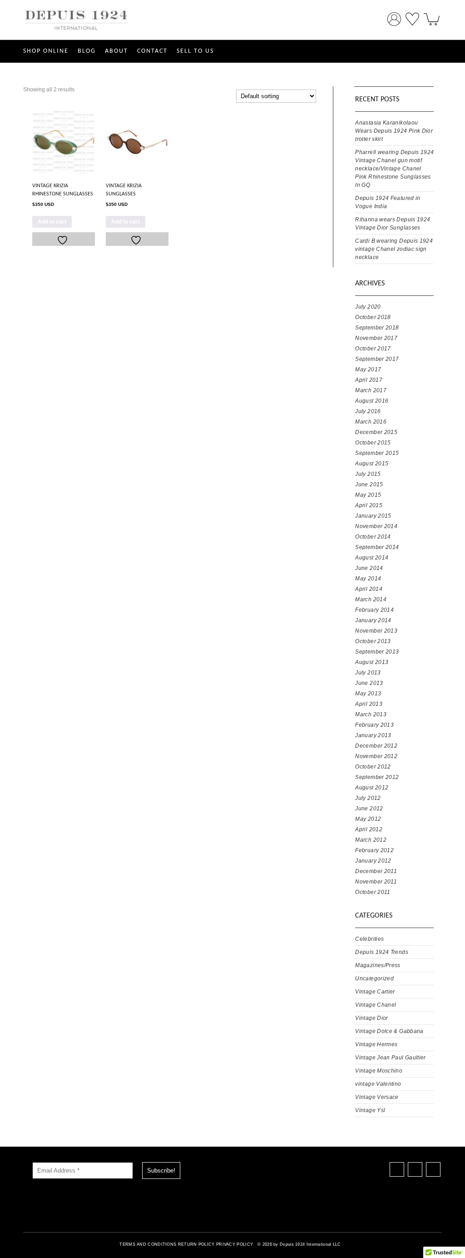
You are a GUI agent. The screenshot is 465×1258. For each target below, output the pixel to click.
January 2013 (373, 735)
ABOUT (116, 51)
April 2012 (368, 829)
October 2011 (372, 892)
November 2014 (376, 526)
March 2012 (370, 840)
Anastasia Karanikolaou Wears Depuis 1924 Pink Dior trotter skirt (394, 131)
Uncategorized (374, 978)
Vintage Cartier (375, 991)
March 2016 (370, 422)
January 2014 (373, 620)
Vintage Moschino (378, 1071)
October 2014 (373, 537)
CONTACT (152, 51)
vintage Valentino (378, 1084)
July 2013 (368, 672)
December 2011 (376, 871)
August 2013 (371, 662)
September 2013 (377, 652)
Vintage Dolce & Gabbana (389, 1031)
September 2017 (377, 359)
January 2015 (373, 516)
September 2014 (377, 547)
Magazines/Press (377, 965)
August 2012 (371, 787)
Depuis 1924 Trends (381, 952)
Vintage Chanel (375, 1005)
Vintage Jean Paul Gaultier (390, 1057)
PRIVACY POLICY (234, 1244)
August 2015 (371, 463)
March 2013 (370, 714)
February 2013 (374, 725)
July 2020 (368, 307)
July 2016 (368, 411)
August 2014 (371, 557)
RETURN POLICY (196, 1244)
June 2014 (369, 568)
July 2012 (368, 798)
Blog (87, 51)
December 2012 (376, 746)
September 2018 (377, 327)
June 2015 (369, 484)
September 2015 (377, 453)
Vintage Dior (371, 1018)
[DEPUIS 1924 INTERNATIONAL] (76, 35)
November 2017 (376, 338)
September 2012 (377, 777)
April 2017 (368, 380)
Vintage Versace (376, 1097)
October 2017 (373, 348)
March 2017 (370, 390)
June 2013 (369, 683)
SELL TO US (195, 51)
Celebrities (369, 939)
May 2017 (368, 369)
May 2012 (368, 819)
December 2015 (376, 432)
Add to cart (52, 222)
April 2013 (368, 704)
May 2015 (368, 495)
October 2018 (373, 317)
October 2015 (373, 442)
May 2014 (368, 578)
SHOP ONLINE (46, 51)
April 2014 (368, 589)
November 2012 (376, 756)
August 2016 (371, 401)
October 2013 (373, 641)
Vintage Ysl (370, 1110)
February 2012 (374, 850)
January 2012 (373, 861)
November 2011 (376, 882)
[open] (432, 15)
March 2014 (370, 599)
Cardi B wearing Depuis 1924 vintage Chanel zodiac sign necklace (394, 249)
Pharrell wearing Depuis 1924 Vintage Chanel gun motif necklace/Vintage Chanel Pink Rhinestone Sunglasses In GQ (394, 168)
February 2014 (374, 610)
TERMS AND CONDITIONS (147, 1244)
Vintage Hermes (376, 1044)
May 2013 (368, 693)
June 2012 (369, 808)
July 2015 (368, 474)
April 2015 (368, 505)
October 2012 (373, 767)
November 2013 (376, 631)
